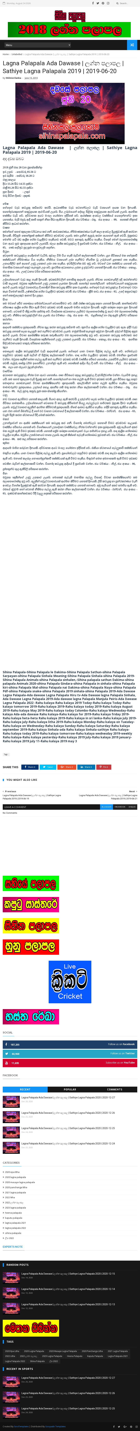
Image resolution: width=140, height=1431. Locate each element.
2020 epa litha (12, 1172)
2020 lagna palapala (15, 1177)
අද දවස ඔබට (13, 159)
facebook (120, 807)
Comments (114, 1089)
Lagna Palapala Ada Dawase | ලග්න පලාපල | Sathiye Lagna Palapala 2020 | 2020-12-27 (68, 1097)
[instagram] (108, 3)
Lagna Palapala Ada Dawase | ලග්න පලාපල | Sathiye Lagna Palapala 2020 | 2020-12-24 (68, 1143)
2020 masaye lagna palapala (20, 1182)
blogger (106, 807)
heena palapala (13, 1212)
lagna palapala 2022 (15, 1227)
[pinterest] (103, 3)
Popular (70, 1089)
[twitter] (97, 3)
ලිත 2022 (9, 1238)
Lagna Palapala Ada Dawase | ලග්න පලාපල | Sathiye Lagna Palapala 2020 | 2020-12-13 (68, 1304)
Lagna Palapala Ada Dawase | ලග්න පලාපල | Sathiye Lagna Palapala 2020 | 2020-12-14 (68, 1289)
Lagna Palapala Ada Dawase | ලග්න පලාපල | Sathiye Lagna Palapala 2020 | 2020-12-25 (68, 1128)
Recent (25, 1089)
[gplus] (125, 1426)
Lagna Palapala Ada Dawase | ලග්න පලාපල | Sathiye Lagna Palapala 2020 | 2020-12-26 (68, 1113)
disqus (132, 807)
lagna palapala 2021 (15, 1222)
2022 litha (10, 1197)
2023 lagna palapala (15, 1207)
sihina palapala (13, 1233)
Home (6, 54)
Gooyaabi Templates (55, 1426)
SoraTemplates (21, 1426)
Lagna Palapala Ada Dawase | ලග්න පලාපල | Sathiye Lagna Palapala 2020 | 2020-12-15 (68, 1273)
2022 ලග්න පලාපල (14, 1202)
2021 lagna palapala (15, 1192)
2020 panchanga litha (16, 1187)
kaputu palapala (13, 1217)
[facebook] (93, 3)
